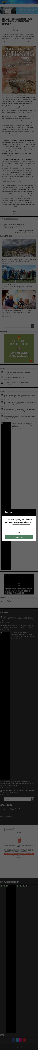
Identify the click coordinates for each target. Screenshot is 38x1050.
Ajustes (19, 532)
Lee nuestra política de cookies (21, 524)
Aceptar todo (19, 537)
